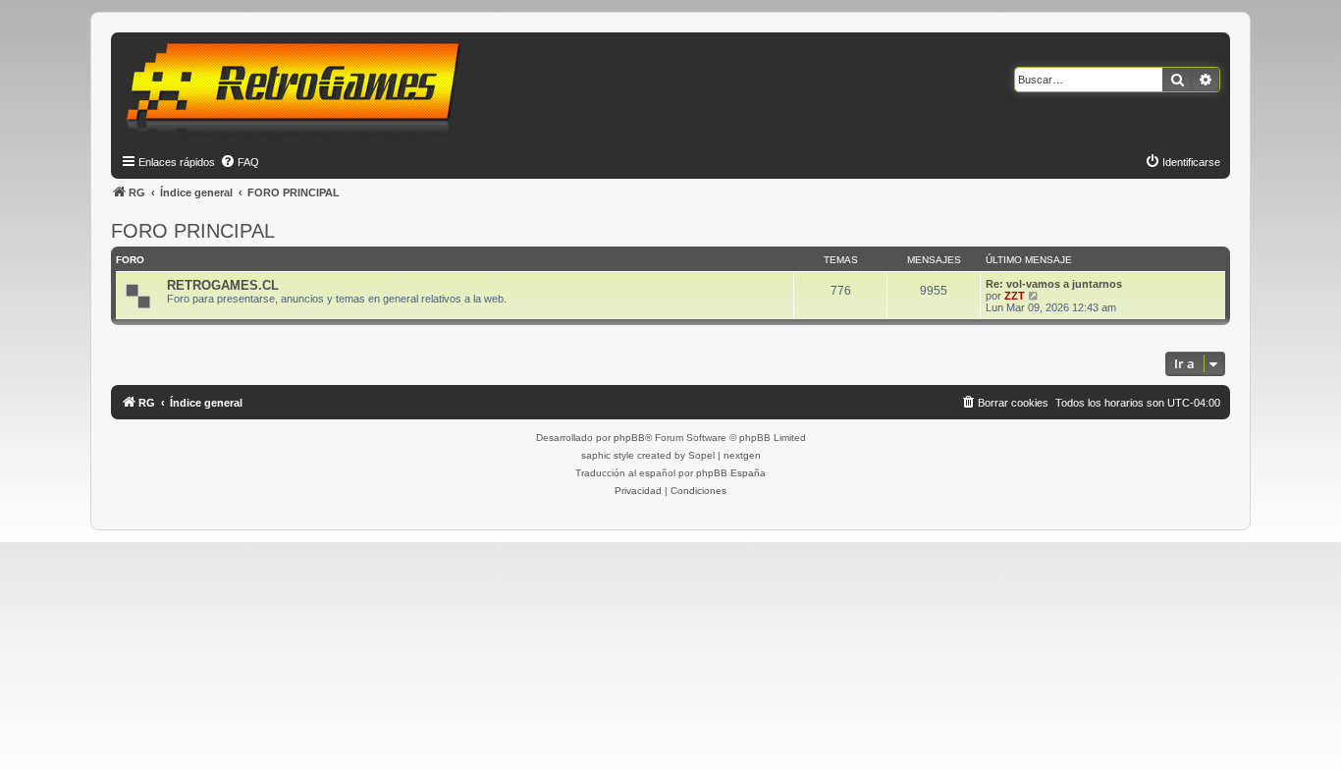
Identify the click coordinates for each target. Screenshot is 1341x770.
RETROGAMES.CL (223, 285)
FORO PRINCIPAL (193, 231)
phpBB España (731, 473)
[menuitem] (239, 162)
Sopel (701, 455)
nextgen (742, 455)
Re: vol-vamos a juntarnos (1054, 284)
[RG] (299, 88)
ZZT (1014, 296)
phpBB (629, 437)
